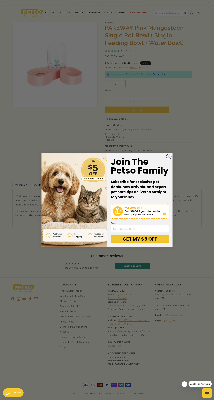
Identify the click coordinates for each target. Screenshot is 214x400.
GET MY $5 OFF (140, 239)
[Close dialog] (168, 156)
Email (113, 223)
